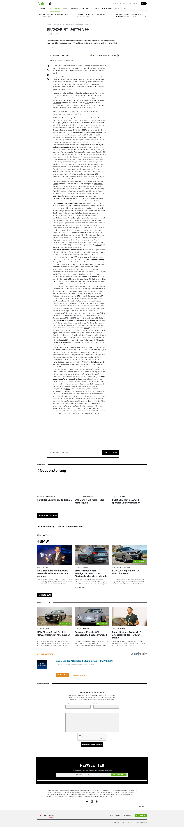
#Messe (60, 526)
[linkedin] (97, 801)
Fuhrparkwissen (77, 9)
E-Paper (135, 3)
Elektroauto (57, 103)
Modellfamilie (98, 184)
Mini (65, 394)
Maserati (74, 386)
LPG (78, 296)
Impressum (117, 822)
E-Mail (67, 703)
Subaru (88, 408)
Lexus (63, 320)
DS (102, 145)
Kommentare (54, 55)
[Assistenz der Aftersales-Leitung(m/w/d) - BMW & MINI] (42, 664)
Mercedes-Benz (99, 77)
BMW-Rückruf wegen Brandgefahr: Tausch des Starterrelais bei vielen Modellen (91, 573)
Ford (57, 181)
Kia (93, 98)
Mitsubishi (60, 250)
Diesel (83, 164)
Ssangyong (99, 403)
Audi (84, 379)
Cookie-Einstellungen (141, 822)
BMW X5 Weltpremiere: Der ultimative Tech (126, 572)
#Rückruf (85, 567)
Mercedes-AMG (58, 247)
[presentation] (145, 16)
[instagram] (92, 801)
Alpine (100, 399)
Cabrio (99, 235)
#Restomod (86, 628)
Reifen (65, 9)
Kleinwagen (91, 174)
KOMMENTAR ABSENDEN (92, 744)
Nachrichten (55, 9)
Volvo (65, 79)
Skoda (64, 403)
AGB (123, 822)
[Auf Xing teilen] (48, 79)
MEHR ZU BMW (45, 595)
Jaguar (98, 384)
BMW (87, 103)
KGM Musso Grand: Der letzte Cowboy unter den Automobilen (53, 633)
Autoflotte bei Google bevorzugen (104, 55)
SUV (86, 93)
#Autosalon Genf (74, 526)
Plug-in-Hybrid (91, 100)
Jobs (129, 3)
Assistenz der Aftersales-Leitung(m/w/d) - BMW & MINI (84, 661)
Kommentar (69, 711)
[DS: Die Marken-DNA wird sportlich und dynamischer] (129, 484)
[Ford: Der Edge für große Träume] (54, 484)
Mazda (67, 389)
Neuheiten (56, 71)
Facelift (55, 191)
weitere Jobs (62, 675)
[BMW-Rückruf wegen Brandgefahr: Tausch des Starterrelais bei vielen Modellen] (92, 555)
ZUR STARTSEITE (110, 452)
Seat (75, 93)
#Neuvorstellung (51, 470)
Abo (143, 3)
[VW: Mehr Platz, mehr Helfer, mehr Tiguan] (92, 484)
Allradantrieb (57, 355)
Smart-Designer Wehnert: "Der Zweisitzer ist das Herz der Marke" (128, 635)
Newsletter (117, 3)
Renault (103, 396)
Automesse (91, 111)
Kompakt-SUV (72, 257)
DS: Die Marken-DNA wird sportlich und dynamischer (126, 501)
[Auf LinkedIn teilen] (48, 74)
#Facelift (123, 496)
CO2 (96, 230)
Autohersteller (67, 25)
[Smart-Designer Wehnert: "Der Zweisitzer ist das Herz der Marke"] (129, 616)
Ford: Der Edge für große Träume (54, 500)
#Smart (122, 628)
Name (95, 703)
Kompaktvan (80, 399)
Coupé (85, 132)
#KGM (47, 628)
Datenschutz (130, 822)
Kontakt (127, 815)
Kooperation (95, 84)
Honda (58, 203)
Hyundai (62, 100)
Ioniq (73, 100)
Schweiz (98, 245)
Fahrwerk (65, 142)
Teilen (67, 55)
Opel (54, 95)
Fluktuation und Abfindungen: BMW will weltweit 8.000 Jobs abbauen (52, 573)
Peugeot (95, 87)
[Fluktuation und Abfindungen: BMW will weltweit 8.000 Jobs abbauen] (54, 555)
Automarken (107, 9)
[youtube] (87, 801)
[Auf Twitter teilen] (48, 70)
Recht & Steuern (92, 9)
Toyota (68, 87)
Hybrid (83, 100)
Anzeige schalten (80, 675)
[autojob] (139, 654)
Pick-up (86, 328)
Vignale (55, 184)
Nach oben (141, 806)
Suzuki (58, 413)
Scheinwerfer (67, 196)
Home (49, 25)
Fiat (75, 381)
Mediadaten (115, 815)
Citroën (77, 87)
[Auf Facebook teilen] (48, 65)
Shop (124, 3)
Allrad (55, 359)
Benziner (65, 125)
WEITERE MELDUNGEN (48, 515)
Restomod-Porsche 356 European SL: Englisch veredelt (91, 633)
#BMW (43, 541)
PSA (61, 87)
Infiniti (73, 132)
